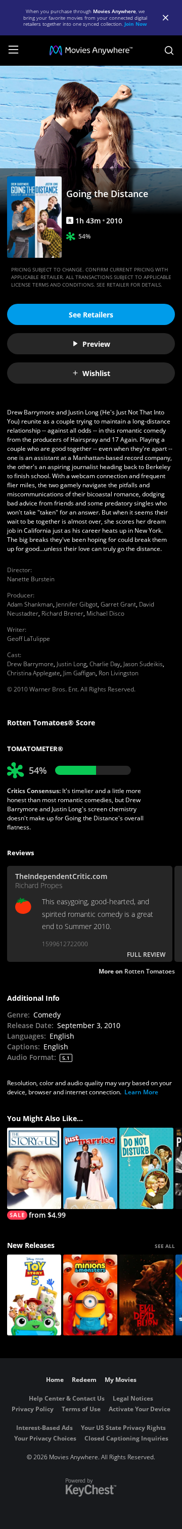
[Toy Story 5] (34, 1295)
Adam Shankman (30, 604)
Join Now (135, 23)
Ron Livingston (119, 673)
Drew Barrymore (30, 664)
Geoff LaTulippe (28, 638)
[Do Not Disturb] (146, 1168)
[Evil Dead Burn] (146, 1295)
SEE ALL (165, 1245)
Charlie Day (104, 664)
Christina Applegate (33, 673)
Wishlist (96, 373)
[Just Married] (90, 1168)
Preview (96, 344)
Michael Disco (105, 613)
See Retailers (91, 314)
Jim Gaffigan (79, 673)
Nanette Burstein (31, 579)
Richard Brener (62, 613)
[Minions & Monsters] (90, 1295)
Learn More (141, 1092)
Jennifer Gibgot (77, 604)
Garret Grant (118, 604)
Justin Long (71, 664)
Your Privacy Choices (45, 1438)
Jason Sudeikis (143, 664)
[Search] (169, 50)
